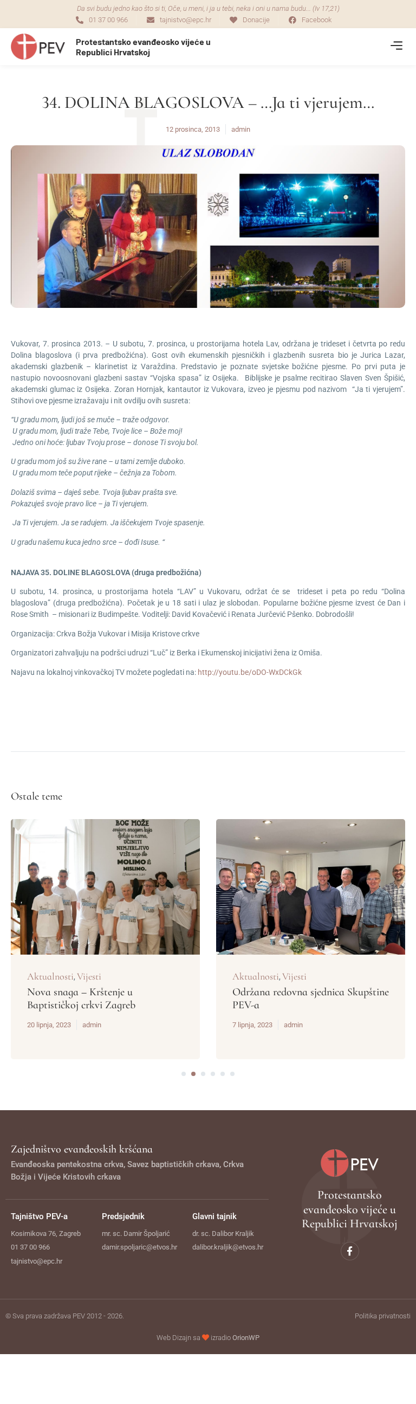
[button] (396, 47)
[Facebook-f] (350, 1251)
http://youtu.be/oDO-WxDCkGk (250, 672)
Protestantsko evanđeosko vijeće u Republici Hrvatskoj (143, 46)
